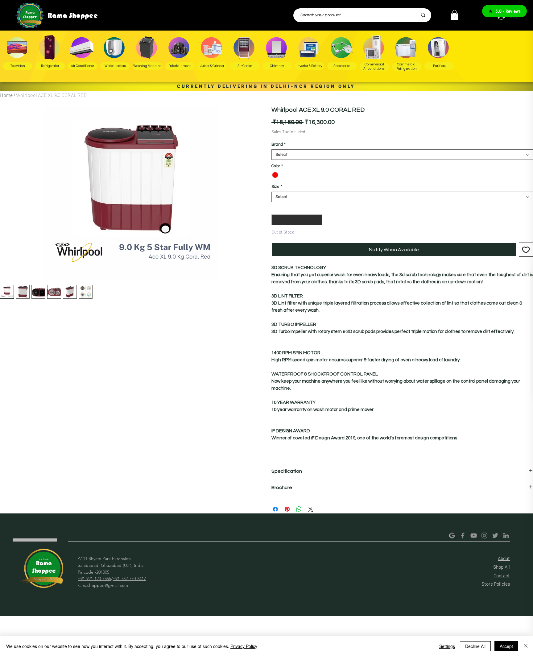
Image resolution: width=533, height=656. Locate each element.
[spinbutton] (297, 220)
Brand (278, 144)
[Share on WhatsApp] (299, 509)
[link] (454, 15)
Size (276, 187)
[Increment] (317, 220)
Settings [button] (447, 646)
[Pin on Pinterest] (287, 509)
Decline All (475, 646)
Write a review (345, 581)
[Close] (525, 646)
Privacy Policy (243, 646)
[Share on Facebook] (275, 509)
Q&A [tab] (166, 620)
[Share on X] (310, 509)
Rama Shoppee (73, 15)
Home (6, 95)
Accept (506, 646)
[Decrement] (276, 220)
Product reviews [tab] (135, 620)
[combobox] (402, 154)
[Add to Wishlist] (526, 250)
